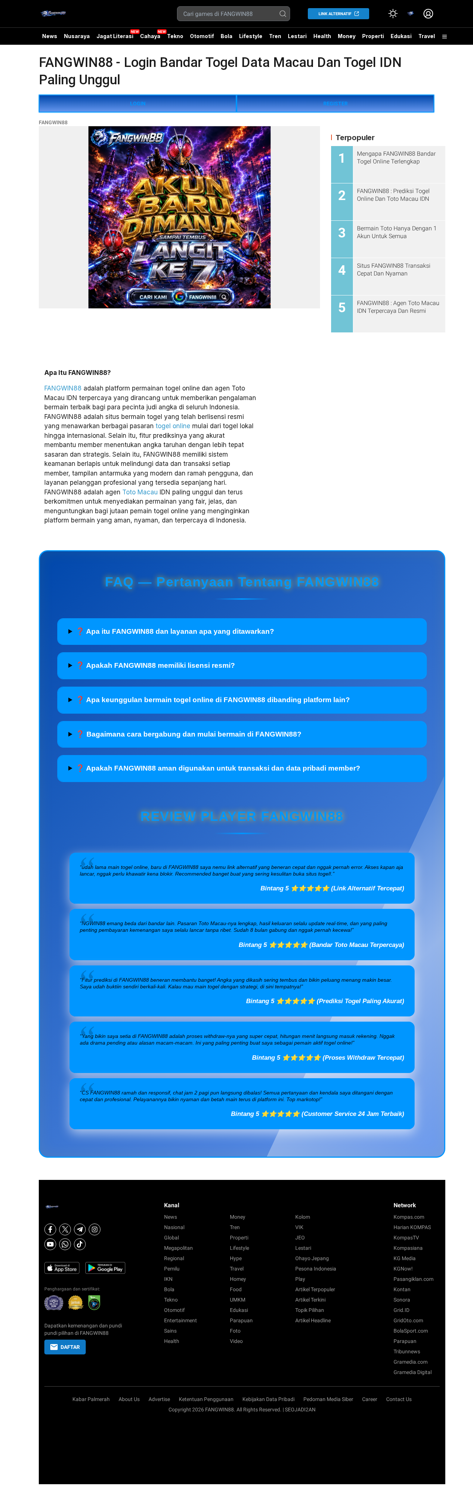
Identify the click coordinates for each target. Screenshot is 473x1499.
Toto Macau (140, 492)
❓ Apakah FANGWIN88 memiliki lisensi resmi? (155, 665)
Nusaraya (77, 36)
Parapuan (241, 1320)
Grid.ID (401, 1310)
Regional (174, 1258)
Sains (170, 1331)
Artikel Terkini (310, 1300)
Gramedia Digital (413, 1372)
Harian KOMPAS (412, 1227)
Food (236, 1289)
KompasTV (406, 1238)
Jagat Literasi (114, 36)
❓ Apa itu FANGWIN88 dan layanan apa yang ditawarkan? (175, 631)
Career (369, 1399)
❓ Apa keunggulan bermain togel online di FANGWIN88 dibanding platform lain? (213, 700)
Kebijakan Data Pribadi (268, 1399)
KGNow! (403, 1269)
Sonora (402, 1300)
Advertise (159, 1399)
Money (346, 36)
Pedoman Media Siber (328, 1399)
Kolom (302, 1217)
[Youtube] (50, 1244)
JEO (300, 1238)
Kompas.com (409, 1217)
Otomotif (202, 36)
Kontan (402, 1289)
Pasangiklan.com (413, 1279)
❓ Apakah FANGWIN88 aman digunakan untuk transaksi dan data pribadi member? (218, 768)
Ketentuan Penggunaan (206, 1399)
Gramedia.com (411, 1362)
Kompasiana (408, 1248)
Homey (238, 1279)
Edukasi (401, 36)
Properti (373, 36)
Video (236, 1341)
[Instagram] (95, 1229)
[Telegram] (80, 1229)
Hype (236, 1258)
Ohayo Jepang (312, 1258)
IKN (168, 1279)
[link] (410, 14)
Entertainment (180, 1320)
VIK (299, 1227)
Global (171, 1238)
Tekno (175, 36)
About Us (129, 1399)
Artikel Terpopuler (315, 1289)
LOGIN (138, 103)
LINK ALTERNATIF (335, 13)
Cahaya (150, 36)
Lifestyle (250, 36)
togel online (173, 426)
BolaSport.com (411, 1331)
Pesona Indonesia (315, 1269)
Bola (226, 36)
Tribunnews (407, 1351)
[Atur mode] (393, 14)
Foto (235, 1331)
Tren (275, 36)
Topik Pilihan (309, 1310)
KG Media (405, 1258)
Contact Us (399, 1399)
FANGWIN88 (53, 122)
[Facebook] (50, 1229)
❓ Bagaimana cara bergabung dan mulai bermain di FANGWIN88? (189, 734)
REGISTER (335, 103)
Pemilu (172, 1269)
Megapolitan (178, 1248)
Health (322, 36)
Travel (426, 36)
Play (300, 1279)
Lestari (297, 39)
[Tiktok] (80, 1244)
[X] (65, 1229)
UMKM (237, 1300)
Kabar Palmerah (91, 1399)
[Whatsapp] (65, 1244)
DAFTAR (70, 1347)
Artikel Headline (313, 1320)
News (49, 36)
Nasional (174, 1227)
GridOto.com (408, 1320)
